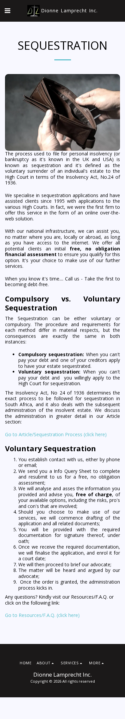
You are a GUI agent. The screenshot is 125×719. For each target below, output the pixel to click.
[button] (7, 10)
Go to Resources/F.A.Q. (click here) (42, 615)
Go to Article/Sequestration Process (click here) (56, 434)
